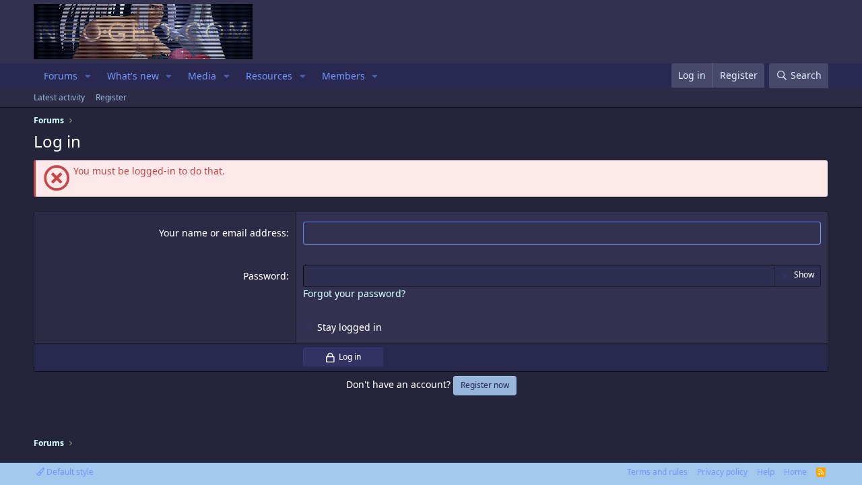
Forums (60, 75)
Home (795, 472)
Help (765, 472)
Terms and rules (657, 472)
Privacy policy (722, 472)
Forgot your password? (354, 293)
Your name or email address (222, 232)
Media (202, 75)
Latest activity (59, 97)
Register (111, 97)
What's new (133, 75)
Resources (269, 75)
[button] (88, 76)
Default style (69, 472)
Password (264, 275)
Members (343, 75)
